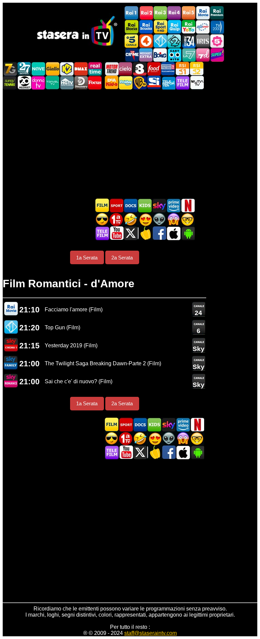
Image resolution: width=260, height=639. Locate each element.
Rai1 (132, 13)
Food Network (154, 69)
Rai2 (146, 13)
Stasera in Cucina (145, 233)
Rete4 (146, 41)
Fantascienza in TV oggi (159, 219)
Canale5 (132, 41)
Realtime (95, 69)
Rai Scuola (146, 27)
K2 (67, 69)
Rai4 (174, 13)
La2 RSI (197, 69)
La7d (203, 55)
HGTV (67, 83)
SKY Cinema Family (11, 363)
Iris (203, 41)
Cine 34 (188, 41)
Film (102, 205)
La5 (217, 41)
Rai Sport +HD (160, 27)
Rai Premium (217, 13)
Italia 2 (174, 41)
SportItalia (154, 83)
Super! (217, 55)
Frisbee (125, 83)
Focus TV (95, 83)
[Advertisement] (130, 143)
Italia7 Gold (10, 69)
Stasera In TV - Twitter (131, 233)
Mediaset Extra (146, 55)
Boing (160, 55)
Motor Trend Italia (111, 69)
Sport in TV (116, 205)
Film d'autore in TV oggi (187, 219)
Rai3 (160, 13)
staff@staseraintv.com (150, 633)
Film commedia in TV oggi (131, 219)
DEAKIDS (111, 83)
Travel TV (52, 83)
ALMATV (197, 83)
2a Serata (122, 257)
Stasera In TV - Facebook (159, 233)
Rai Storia (132, 27)
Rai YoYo (188, 27)
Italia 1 (160, 41)
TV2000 (217, 27)
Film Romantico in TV (145, 219)
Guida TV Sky (159, 205)
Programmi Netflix (187, 205)
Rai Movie (203, 13)
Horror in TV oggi (173, 219)
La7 (188, 55)
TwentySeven (24, 69)
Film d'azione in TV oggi (102, 219)
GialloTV (52, 69)
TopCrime (132, 55)
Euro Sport (203, 27)
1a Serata (87, 257)
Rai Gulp (174, 27)
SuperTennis (10, 83)
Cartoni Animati (145, 205)
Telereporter (168, 83)
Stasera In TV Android (187, 233)
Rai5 (188, 13)
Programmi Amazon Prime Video (173, 205)
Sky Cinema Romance (11, 381)
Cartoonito (174, 55)
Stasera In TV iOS (173, 233)
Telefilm (182, 83)
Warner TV (140, 83)
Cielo (125, 69)
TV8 (140, 69)
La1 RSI (182, 69)
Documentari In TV (131, 205)
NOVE (38, 69)
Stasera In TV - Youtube (116, 233)
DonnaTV (38, 83)
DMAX (81, 69)
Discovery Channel (81, 83)
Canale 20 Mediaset (24, 83)
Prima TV (116, 219)
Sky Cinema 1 (11, 345)
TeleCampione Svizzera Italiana (168, 69)
